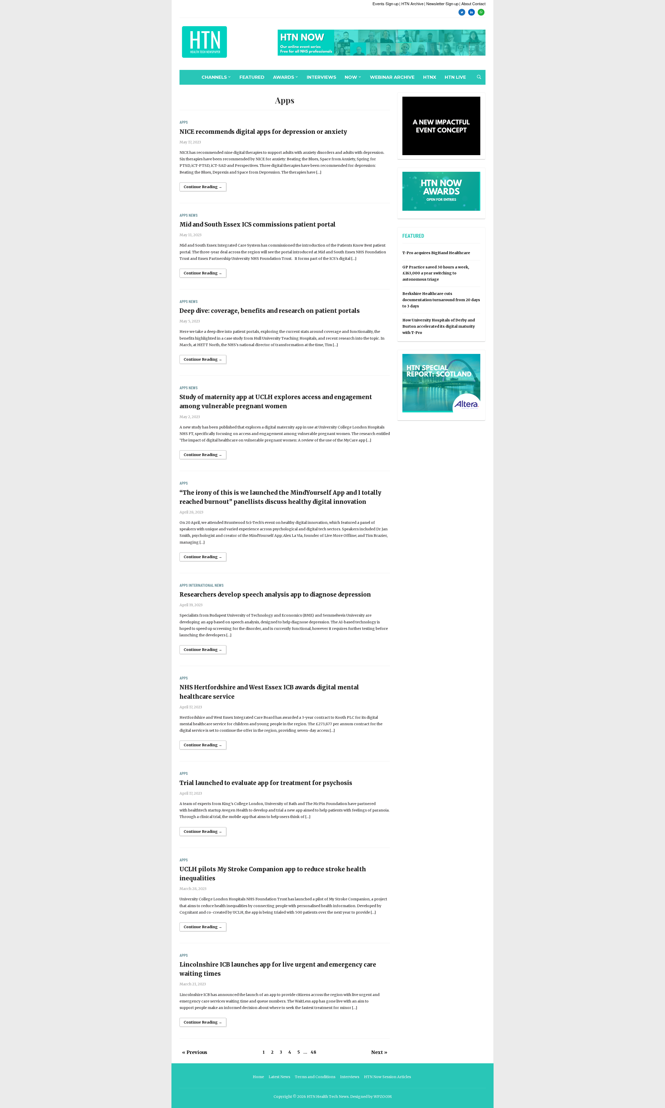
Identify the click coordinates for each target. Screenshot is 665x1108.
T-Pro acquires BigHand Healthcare (436, 252)
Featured (252, 77)
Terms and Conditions (315, 1076)
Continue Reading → (203, 186)
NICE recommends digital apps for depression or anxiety (263, 131)
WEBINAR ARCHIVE (392, 77)
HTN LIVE (455, 77)
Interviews (321, 77)
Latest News (279, 1076)
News (193, 215)
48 (313, 1052)
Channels (214, 77)
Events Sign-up (385, 3)
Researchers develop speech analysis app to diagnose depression (275, 594)
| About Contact (472, 3)
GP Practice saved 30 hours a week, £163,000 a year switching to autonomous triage (435, 273)
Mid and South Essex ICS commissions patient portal (257, 224)
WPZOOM (383, 1096)
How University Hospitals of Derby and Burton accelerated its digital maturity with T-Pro (438, 326)
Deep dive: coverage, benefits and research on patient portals (269, 310)
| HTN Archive (411, 3)
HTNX (429, 77)
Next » (379, 1052)
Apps (183, 122)
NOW (351, 77)
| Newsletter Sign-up (441, 3)
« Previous (194, 1052)
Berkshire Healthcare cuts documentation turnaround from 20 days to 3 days (441, 299)
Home (258, 1076)
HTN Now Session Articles (387, 1076)
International (201, 585)
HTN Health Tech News (328, 1096)
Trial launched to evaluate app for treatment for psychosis (265, 783)
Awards (283, 77)
